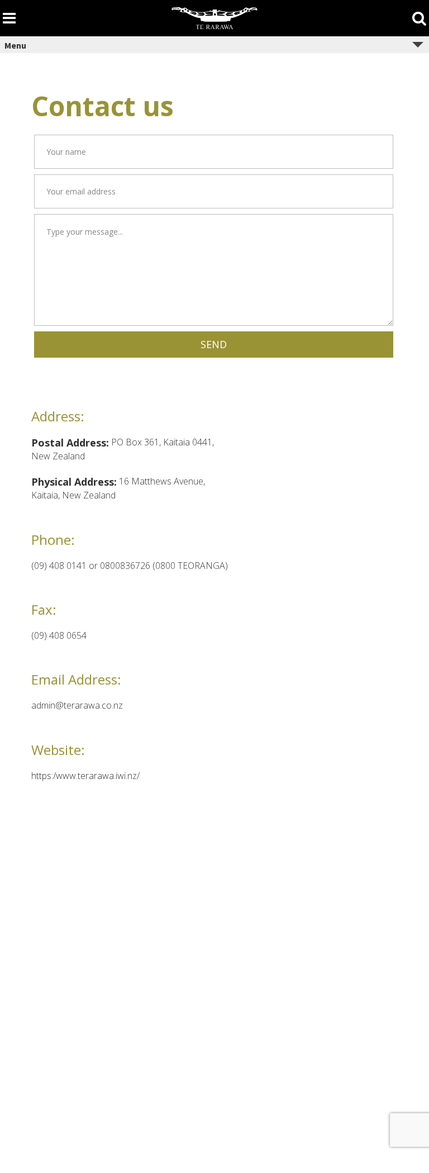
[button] (213, 344)
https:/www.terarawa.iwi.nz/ (85, 776)
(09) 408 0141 (60, 565)
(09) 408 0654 (59, 635)
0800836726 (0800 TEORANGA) (164, 565)
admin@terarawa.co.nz (77, 705)
